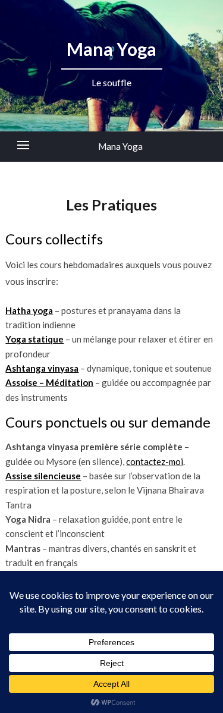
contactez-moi (154, 461)
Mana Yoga (120, 146)
